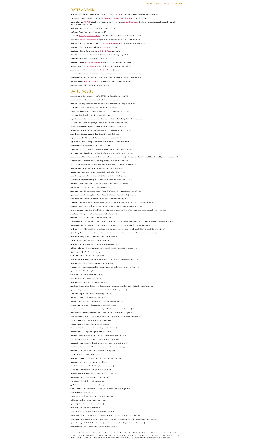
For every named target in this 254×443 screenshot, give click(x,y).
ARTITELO (87, 22)
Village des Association (131, 22)
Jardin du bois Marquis (105, 51)
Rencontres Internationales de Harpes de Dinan (116, 18)
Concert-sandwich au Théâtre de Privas (99, 70)
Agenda (157, 3)
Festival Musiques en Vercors (109, 43)
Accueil (149, 3)
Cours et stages (177, 3)
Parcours (166, 3)
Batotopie (119, 14)
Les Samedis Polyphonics (92, 62)
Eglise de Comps (105, 47)
